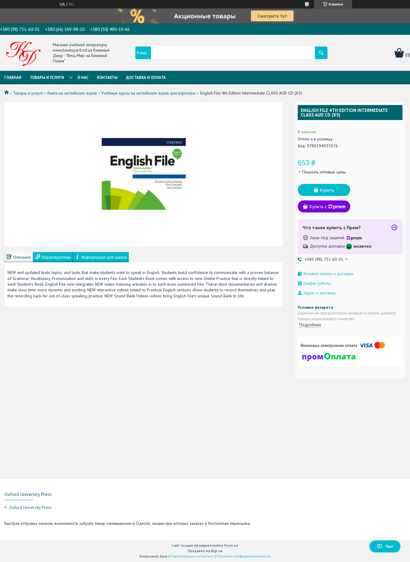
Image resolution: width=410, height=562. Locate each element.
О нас (83, 77)
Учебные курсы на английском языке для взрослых (148, 93)
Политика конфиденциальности (243, 556)
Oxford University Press (30, 507)
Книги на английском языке (72, 93)
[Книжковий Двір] (23, 53)
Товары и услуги (47, 77)
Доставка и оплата (146, 77)
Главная (12, 77)
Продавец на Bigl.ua (205, 550)
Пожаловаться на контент (192, 556)
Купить (327, 190)
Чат (389, 546)
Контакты (107, 77)
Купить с (318, 206)
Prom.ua (231, 545)
